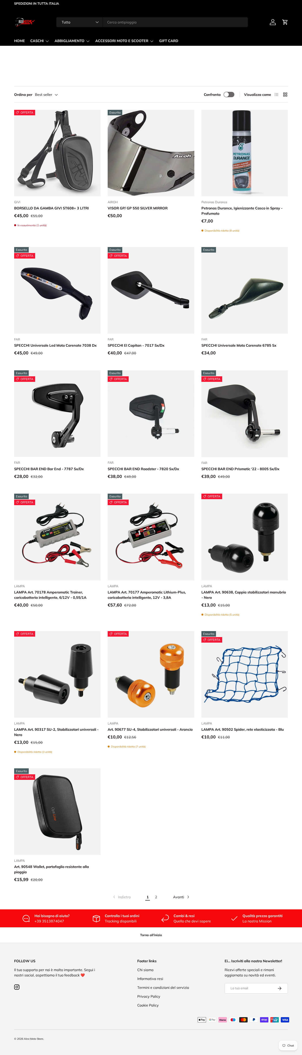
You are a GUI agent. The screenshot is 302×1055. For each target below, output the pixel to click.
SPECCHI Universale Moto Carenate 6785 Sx (238, 345)
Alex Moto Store (33, 1038)
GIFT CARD (168, 41)
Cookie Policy (148, 1005)
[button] (285, 22)
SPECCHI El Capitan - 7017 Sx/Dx (136, 345)
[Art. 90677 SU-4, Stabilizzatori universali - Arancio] (151, 674)
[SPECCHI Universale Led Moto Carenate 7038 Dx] (57, 290)
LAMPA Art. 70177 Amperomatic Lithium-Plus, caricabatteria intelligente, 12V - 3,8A (147, 595)
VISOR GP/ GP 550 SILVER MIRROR (138, 208)
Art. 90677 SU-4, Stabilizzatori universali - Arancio (150, 729)
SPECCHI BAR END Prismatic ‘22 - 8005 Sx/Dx (240, 469)
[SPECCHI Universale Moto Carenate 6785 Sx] (244, 290)
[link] (121, 897)
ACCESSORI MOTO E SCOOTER (121, 41)
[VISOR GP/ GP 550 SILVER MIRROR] (151, 153)
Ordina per (23, 94)
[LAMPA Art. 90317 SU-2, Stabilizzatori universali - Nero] (57, 674)
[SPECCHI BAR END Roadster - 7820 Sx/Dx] (151, 413)
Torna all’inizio (151, 935)
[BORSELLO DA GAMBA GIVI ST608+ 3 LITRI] (57, 153)
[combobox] (152, 22)
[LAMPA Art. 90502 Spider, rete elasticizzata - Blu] (244, 674)
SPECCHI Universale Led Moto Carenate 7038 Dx (55, 345)
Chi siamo (145, 970)
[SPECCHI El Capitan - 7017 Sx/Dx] (151, 290)
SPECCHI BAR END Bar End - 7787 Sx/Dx (49, 469)
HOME (19, 41)
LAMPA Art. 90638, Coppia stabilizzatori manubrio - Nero (243, 595)
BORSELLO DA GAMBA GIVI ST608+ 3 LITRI (51, 208)
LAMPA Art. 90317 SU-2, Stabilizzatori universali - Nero (56, 732)
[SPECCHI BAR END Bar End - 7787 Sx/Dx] (57, 413)
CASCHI (37, 41)
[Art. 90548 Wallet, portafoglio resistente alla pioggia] (57, 811)
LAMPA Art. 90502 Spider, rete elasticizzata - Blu (242, 729)
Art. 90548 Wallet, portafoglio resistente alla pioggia (51, 869)
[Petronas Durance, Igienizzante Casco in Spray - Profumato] (244, 153)
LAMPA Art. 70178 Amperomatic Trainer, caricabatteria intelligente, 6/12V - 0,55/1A (50, 595)
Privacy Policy (148, 996)
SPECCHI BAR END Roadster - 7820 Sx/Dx (143, 469)
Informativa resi (150, 978)
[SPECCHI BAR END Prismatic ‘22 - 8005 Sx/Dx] (244, 413)
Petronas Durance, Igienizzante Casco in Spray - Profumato (242, 211)
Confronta (212, 94)
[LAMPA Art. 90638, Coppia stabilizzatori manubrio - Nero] (244, 537)
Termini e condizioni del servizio (163, 987)
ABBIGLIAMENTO (69, 41)
